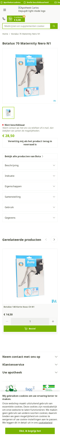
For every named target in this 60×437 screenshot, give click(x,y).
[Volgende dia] (54, 239)
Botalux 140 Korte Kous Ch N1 (19, 306)
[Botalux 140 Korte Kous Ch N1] (30, 276)
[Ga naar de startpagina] (33, 10)
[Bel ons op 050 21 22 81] (3, 18)
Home (5, 33)
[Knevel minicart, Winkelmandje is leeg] (10, 18)
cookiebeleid (45, 422)
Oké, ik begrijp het (30, 430)
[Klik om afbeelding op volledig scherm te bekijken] (30, 75)
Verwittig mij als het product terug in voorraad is (30, 143)
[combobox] (26, 26)
